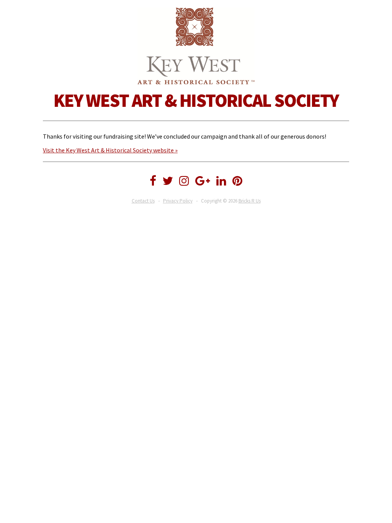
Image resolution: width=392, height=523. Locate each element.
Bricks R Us (249, 201)
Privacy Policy (178, 201)
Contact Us (143, 201)
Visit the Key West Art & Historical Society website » (110, 150)
